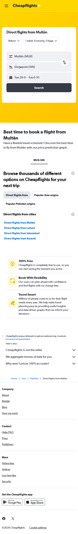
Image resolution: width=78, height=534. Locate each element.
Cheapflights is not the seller (24, 350)
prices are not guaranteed (18, 339)
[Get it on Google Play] (12, 502)
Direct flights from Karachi (20, 238)
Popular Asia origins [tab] (46, 195)
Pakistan (34, 378)
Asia (24, 378)
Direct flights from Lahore (19, 227)
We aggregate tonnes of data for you (29, 357)
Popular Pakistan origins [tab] (20, 203)
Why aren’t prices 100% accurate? (27, 363)
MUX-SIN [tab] (39, 160)
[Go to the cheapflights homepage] (27, 6)
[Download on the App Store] (35, 502)
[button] (6, 6)
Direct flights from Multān (19, 222)
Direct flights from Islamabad (22, 233)
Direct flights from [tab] (17, 195)
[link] (13, 518)
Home (14, 378)
